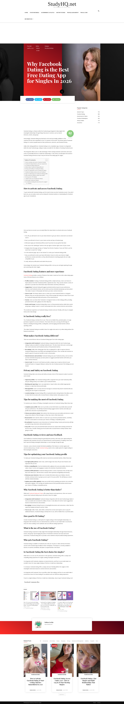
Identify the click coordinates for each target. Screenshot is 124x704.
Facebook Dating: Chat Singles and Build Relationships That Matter (88, 681)
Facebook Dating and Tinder (36, 493)
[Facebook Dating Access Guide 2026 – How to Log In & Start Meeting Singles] (62, 660)
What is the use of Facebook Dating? (34, 178)
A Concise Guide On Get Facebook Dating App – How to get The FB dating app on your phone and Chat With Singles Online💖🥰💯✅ (65, 605)
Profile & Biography (73, 12)
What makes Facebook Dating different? (34, 167)
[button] (98, 11)
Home (26, 12)
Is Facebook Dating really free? (32, 165)
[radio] (49, 354)
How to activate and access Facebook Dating (35, 162)
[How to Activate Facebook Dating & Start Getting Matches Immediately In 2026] (35, 660)
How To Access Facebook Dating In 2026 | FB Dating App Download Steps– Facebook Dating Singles (31, 604)
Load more (61, 694)
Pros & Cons (84, 12)
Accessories (45, 640)
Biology (68, 640)
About (94, 702)
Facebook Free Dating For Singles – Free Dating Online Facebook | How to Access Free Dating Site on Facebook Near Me (48, 604)
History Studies (60, 12)
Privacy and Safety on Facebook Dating (34, 168)
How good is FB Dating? (31, 177)
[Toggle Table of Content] (46, 160)
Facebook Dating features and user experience (36, 163)
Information (28, 19)
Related (29, 183)
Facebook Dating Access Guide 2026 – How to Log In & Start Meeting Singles (62, 681)
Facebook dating (49, 48)
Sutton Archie (38, 49)
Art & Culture (52, 640)
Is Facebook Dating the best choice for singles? (36, 181)
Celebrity (87, 640)
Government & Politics (47, 12)
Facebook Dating (28, 275)
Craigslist (92, 640)
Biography (63, 640)
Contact (98, 702)
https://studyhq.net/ (48, 624)
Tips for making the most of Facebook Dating (35, 170)
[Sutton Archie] (39, 624)
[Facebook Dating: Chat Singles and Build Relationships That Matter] (88, 660)
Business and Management (77, 640)
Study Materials (34, 12)
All (40, 640)
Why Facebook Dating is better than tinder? (35, 175)
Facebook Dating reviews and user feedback (35, 172)
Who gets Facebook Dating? (32, 180)
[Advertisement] (62, 33)
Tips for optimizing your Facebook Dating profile (36, 173)
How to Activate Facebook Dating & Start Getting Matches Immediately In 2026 (35, 681)
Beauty (58, 640)
